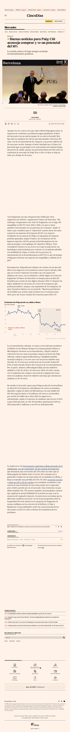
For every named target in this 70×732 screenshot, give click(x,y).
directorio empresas (55, 673)
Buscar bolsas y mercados (13, 633)
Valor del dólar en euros (64, 10)
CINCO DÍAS (35, 117)
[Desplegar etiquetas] (62, 539)
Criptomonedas (52, 31)
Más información (11, 547)
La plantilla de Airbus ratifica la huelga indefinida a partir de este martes (30, 613)
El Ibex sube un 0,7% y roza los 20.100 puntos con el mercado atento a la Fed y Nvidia (33, 622)
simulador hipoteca (35, 667)
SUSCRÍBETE (49, 21)
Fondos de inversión (24, 31)
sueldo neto (55, 667)
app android (55, 680)
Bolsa (6, 31)
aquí (42, 547)
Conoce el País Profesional (35, 687)
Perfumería (27, 539)
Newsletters (37, 717)
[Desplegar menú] (6, 15)
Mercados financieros (13, 539)
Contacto (16, 715)
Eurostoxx (12, 641)
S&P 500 (18, 10)
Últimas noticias (61, 31)
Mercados (10, 27)
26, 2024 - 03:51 (35, 119)
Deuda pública (43, 31)
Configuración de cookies (39, 715)
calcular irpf (15, 667)
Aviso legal (21, 715)
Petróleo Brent (32, 10)
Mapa (30, 717)
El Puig (33, 539)
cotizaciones (15, 680)
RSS (33, 717)
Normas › (60, 531)
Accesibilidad (25, 717)
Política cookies (28, 715)
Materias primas (34, 31)
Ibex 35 (7, 10)
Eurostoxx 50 (46, 10)
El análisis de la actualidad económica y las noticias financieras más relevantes (30, 526)
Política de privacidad (50, 715)
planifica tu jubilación (14, 673)
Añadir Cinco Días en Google (57, 123)
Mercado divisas (13, 31)
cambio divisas (35, 673)
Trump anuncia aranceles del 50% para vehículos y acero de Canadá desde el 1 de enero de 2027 (36, 625)
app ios (35, 680)
